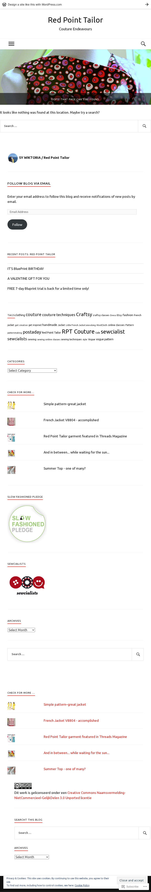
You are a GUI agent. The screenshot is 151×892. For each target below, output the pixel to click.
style (85, 339)
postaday (32, 331)
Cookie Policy (82, 885)
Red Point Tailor (75, 20)
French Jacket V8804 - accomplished (71, 420)
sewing (32, 339)
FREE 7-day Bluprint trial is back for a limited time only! (48, 288)
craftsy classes (101, 315)
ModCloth (102, 325)
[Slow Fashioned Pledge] (27, 542)
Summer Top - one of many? (65, 468)
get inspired (35, 325)
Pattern (129, 325)
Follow (17, 224)
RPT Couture (78, 331)
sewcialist (113, 331)
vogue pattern (104, 339)
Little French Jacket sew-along (81, 325)
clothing (20, 315)
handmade (49, 324)
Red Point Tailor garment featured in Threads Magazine (85, 436)
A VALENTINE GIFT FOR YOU (28, 278)
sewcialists (17, 339)
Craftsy (84, 314)
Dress (113, 315)
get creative (21, 325)
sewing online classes (48, 339)
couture (33, 314)
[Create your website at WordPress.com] (75, 4)
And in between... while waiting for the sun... (76, 452)
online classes (116, 325)
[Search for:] (75, 126)
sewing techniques (71, 339)
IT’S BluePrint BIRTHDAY (25, 268)
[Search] (140, 44)
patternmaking (14, 333)
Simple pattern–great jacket (65, 404)
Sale (97, 332)
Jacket (61, 325)
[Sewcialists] (27, 595)
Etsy (119, 315)
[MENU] (11, 44)
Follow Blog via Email (29, 183)
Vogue (91, 339)
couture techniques (58, 315)
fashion (128, 315)
